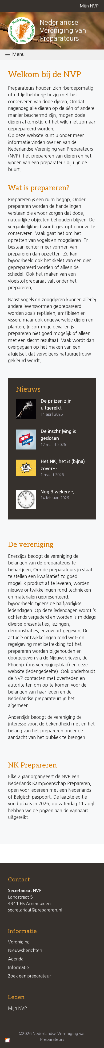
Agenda (15, 959)
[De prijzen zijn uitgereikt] (26, 409)
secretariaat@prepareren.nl (35, 910)
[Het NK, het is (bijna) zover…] (26, 468)
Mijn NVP (89, 6)
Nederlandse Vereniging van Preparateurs (63, 30)
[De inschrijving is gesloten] (26, 440)
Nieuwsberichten (25, 950)
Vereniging (19, 942)
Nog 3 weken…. (57, 492)
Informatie (18, 967)
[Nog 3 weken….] (26, 499)
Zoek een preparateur (29, 976)
